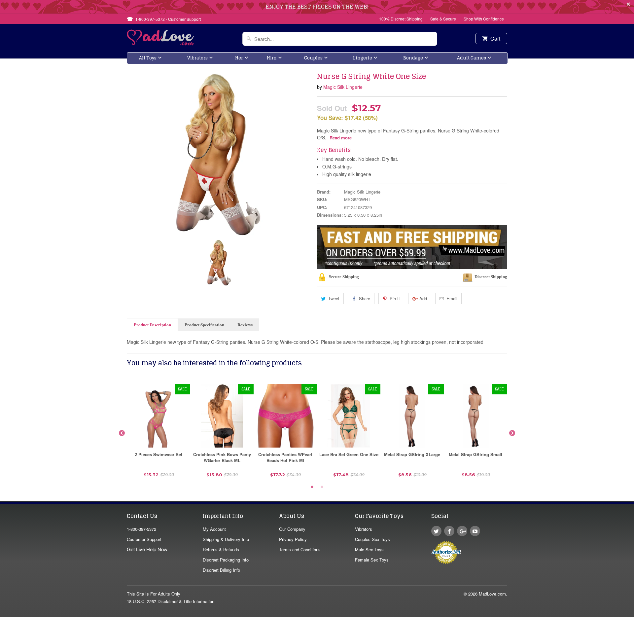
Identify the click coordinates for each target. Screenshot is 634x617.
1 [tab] (312, 487)
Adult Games (471, 58)
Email (451, 298)
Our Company (292, 529)
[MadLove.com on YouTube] (475, 531)
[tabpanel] (158, 433)
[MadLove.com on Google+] (462, 531)
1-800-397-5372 (141, 529)
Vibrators (197, 58)
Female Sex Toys (372, 560)
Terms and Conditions (300, 549)
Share (364, 298)
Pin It (395, 298)
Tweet (333, 298)
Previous (122, 433)
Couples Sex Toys (372, 539)
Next (512, 433)
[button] (633, 613)
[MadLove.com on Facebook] (449, 531)
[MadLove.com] (160, 43)
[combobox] (339, 39)
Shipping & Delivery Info (226, 539)
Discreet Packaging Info (226, 560)
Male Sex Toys (369, 549)
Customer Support (144, 539)
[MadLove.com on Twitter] (436, 531)
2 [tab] (322, 487)
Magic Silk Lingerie (343, 87)
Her (239, 58)
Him (272, 58)
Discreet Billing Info (221, 570)
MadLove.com (492, 594)
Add (423, 298)
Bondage (413, 58)
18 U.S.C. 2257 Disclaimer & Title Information (170, 601)
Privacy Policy (293, 539)
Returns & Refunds (221, 549)
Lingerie (362, 58)
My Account (214, 529)
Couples (313, 58)
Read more (341, 137)
